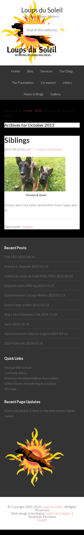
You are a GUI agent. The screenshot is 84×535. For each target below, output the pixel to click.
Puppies (27, 227)
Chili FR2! (11, 257)
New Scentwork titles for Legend (27, 333)
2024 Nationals (14, 343)
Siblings (17, 140)
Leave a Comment (49, 149)
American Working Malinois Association (31, 378)
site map (10, 389)
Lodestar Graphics (58, 513)
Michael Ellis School (17, 367)
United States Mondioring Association (30, 383)
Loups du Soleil (42, 10)
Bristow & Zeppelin (17, 266)
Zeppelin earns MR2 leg (20, 285)
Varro (8, 324)
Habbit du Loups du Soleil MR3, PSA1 (30, 276)
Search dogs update (18, 305)
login (42, 520)
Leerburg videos (15, 373)
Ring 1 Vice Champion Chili (22, 314)
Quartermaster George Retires (26, 295)
